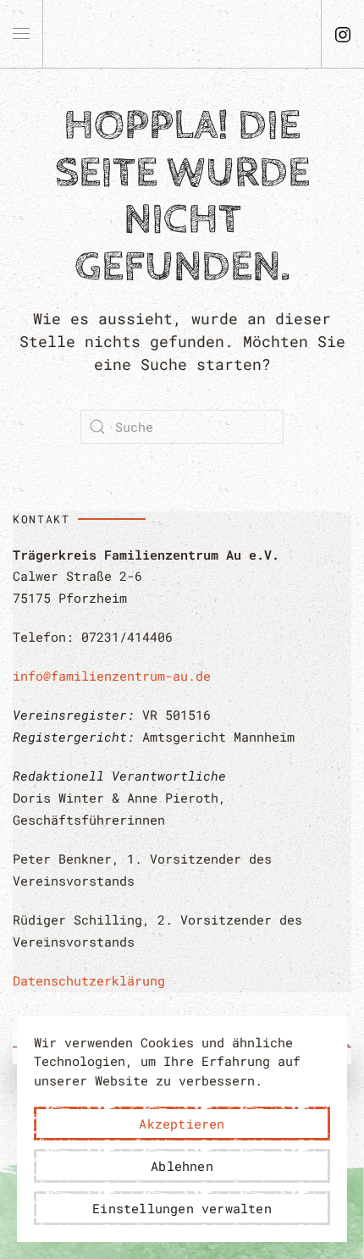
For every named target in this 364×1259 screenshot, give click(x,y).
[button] (21, 34)
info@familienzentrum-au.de (112, 675)
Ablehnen (182, 1165)
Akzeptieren (181, 1123)
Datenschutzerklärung (89, 980)
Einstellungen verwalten (182, 1208)
